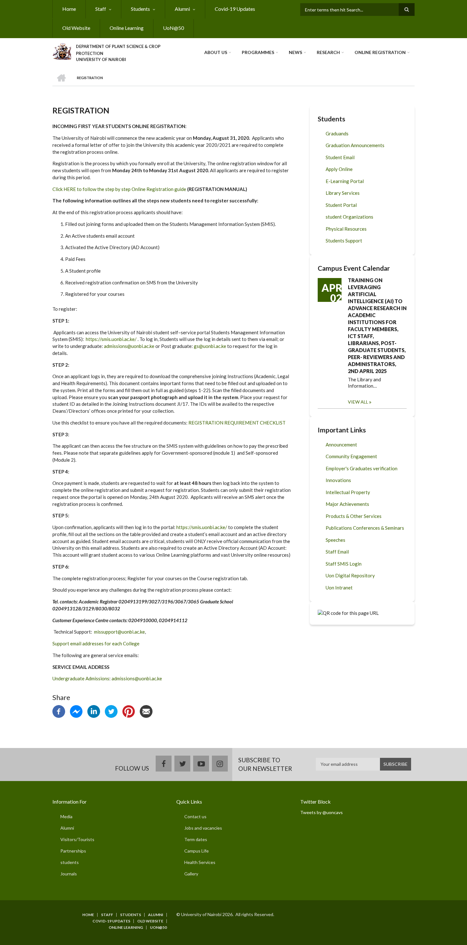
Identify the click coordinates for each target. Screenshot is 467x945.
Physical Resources (346, 229)
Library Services (343, 193)
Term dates (195, 839)
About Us (215, 52)
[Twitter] (111, 710)
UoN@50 (173, 28)
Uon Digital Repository (350, 575)
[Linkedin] (93, 710)
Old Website (76, 28)
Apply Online (339, 169)
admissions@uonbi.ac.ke (129, 346)
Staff (100, 9)
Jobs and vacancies (203, 828)
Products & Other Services (354, 516)
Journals (68, 873)
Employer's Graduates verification (361, 468)
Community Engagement (351, 456)
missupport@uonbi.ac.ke (119, 632)
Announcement (341, 444)
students (69, 862)
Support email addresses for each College (95, 643)
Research (328, 52)
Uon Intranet (339, 587)
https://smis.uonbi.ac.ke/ (111, 339)
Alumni (182, 9)
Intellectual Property (348, 492)
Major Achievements (347, 504)
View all (358, 402)
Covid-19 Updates (235, 9)
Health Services (199, 862)
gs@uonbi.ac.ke (210, 346)
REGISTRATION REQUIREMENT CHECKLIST (237, 422)
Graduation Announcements (355, 145)
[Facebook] (58, 710)
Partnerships (73, 850)
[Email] (146, 710)
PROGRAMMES (258, 52)
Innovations (338, 480)
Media (66, 816)
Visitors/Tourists (77, 839)
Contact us (195, 816)
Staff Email (337, 551)
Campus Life (196, 850)
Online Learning (127, 28)
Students (140, 9)
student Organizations (349, 217)
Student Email (340, 157)
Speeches (335, 540)
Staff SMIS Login (344, 564)
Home (69, 9)
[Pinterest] (128, 710)
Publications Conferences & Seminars (365, 528)
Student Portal (341, 205)
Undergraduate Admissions (80, 678)
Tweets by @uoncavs (321, 812)
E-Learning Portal (345, 181)
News (295, 52)
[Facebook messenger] (76, 710)
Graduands (337, 133)
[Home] (61, 50)
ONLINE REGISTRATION (380, 52)
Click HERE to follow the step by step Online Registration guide (119, 189)
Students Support (344, 240)
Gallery (191, 873)
